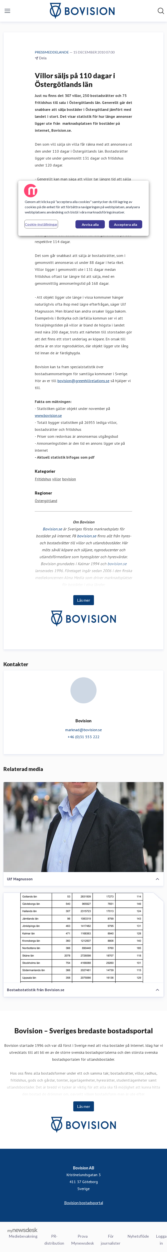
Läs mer (83, 600)
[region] (83, 208)
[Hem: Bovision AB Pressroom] (82, 11)
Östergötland (46, 500)
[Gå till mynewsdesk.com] (22, 1230)
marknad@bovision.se (83, 729)
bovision (69, 478)
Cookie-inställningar (41, 224)
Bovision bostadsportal (83, 1202)
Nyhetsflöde (138, 1236)
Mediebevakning (23, 1236)
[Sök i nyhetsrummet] (160, 10)
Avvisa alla (90, 224)
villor (56, 478)
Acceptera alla (125, 224)
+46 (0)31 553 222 (83, 736)
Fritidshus (43, 478)
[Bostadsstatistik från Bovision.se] (83, 938)
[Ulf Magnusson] (83, 827)
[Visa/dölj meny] (7, 11)
